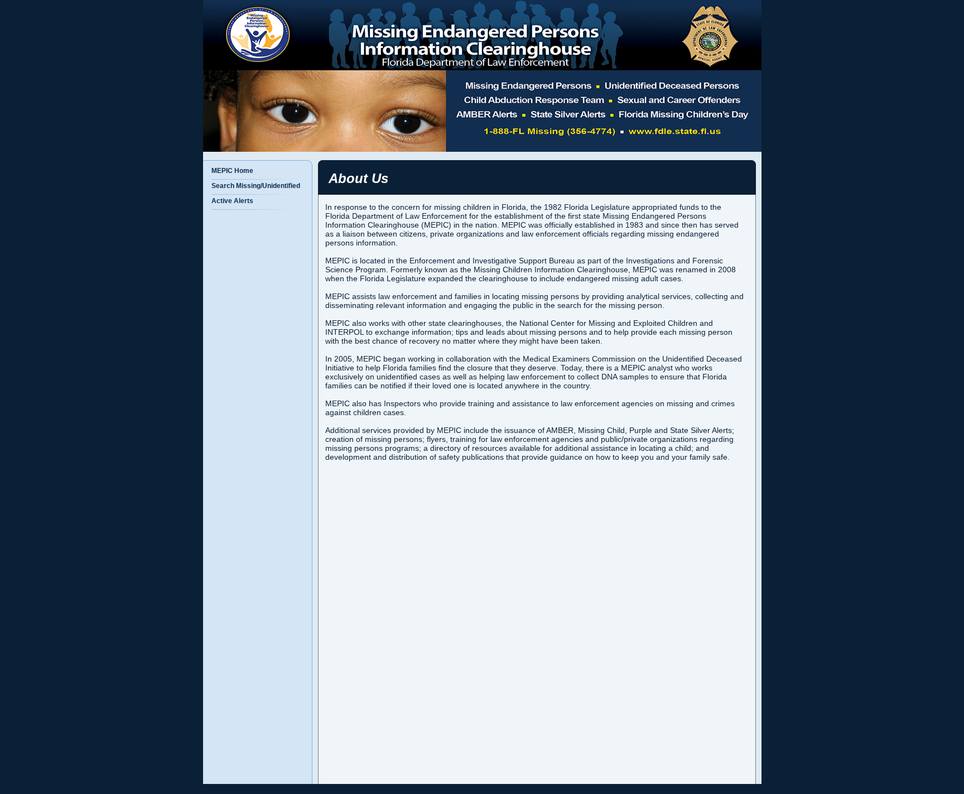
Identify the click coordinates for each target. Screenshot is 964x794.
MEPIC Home (232, 170)
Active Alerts (232, 201)
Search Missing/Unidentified (255, 185)
